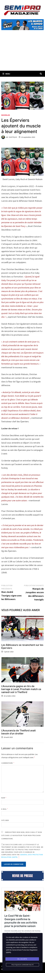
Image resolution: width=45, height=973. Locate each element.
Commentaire (7, 763)
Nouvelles (5, 115)
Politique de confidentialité (22, 965)
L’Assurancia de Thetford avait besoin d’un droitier (18, 732)
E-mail (4, 809)
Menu (7, 74)
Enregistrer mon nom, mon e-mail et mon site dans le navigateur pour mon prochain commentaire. (21, 835)
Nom (3, 798)
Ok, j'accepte (22, 959)
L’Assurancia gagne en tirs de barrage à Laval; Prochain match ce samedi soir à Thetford (21, 689)
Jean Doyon (13, 137)
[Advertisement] (22, 53)
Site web (5, 820)
